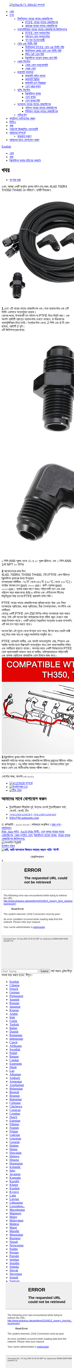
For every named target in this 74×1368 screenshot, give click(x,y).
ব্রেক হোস (30, 68)
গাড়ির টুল (22, 115)
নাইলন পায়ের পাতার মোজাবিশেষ (41, 107)
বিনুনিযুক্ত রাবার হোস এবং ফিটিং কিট (43, 50)
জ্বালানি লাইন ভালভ (35, 75)
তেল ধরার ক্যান (33, 86)
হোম (11, 11)
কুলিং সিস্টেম (23, 90)
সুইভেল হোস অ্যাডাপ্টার (37, 36)
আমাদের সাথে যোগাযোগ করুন (24, 140)
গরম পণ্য (56, 824)
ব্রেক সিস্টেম (23, 61)
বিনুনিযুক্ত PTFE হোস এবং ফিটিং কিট (44, 47)
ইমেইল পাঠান (8, 846)
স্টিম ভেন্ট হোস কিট (34, 54)
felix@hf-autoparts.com (24, 817)
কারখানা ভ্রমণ (24, 136)
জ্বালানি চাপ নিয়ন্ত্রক (35, 83)
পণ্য (11, 15)
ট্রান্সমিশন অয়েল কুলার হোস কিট (41, 58)
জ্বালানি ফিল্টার (32, 79)
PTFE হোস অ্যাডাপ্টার (37, 33)
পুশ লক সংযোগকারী (35, 40)
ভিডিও (12, 122)
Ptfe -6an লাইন (10, 831)
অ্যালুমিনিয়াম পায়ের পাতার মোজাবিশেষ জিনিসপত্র (42, 29)
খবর (11, 125)
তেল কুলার (30, 97)
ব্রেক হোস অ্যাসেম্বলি (36, 65)
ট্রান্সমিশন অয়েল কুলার (45, 835)
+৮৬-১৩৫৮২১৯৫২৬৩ (44, 814)
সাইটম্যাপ (6, 828)
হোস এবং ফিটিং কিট (27, 43)
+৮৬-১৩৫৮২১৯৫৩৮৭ (20, 814)
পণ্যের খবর (15, 180)
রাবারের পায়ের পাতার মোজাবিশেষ (41, 26)
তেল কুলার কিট (32, 100)
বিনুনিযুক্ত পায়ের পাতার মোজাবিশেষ (34, 18)
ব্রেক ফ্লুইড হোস (23, 835)
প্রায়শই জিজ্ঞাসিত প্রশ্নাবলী (23, 129)
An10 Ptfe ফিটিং (29, 831)
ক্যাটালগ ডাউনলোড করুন (22, 118)
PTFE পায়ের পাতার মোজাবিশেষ (41, 22)
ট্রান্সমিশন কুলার (33, 93)
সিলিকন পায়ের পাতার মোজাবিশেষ (41, 111)
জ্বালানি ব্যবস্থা (25, 72)
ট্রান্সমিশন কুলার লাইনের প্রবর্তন (25, 160)
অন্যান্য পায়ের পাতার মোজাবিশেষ (34, 104)
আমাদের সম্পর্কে (17, 132)
